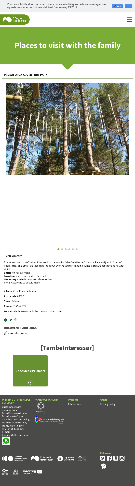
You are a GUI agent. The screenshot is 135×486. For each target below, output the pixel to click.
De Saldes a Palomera (30, 371)
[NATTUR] (15, 471)
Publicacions (74, 404)
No (128, 6)
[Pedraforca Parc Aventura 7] (67, 129)
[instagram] (122, 458)
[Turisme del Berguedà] (15, 19)
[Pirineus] (5, 471)
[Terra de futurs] (42, 458)
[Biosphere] (41, 407)
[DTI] (51, 420)
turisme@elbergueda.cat (15, 435)
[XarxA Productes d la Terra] (82, 458)
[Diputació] (65, 458)
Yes (118, 6)
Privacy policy (107, 404)
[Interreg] (32, 471)
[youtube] (115, 458)
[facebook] (109, 458)
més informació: (18, 333)
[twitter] (102, 458)
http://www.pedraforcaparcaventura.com (38, 311)
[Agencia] (14, 458)
